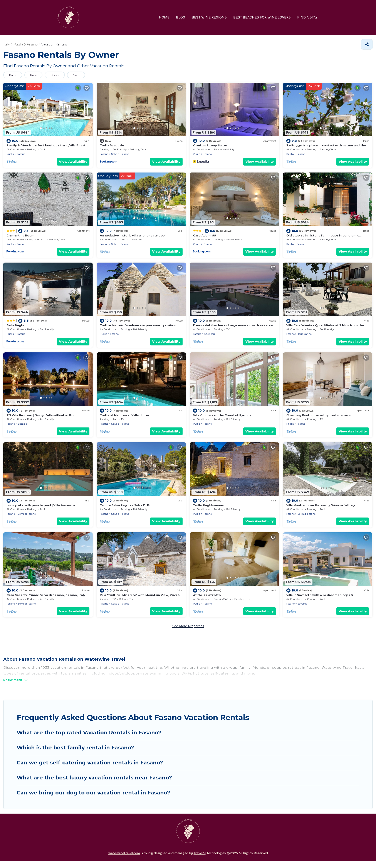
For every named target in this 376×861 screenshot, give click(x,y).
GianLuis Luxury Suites (210, 145)
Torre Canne (305, 333)
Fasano (21, 154)
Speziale (22, 423)
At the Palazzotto (207, 595)
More (76, 75)
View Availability (73, 161)
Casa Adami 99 (204, 235)
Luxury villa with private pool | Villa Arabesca (41, 505)
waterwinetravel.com (124, 853)
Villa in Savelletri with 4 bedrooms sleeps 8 (319, 595)
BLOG (180, 17)
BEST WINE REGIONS (209, 17)
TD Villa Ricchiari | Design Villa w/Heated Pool (41, 415)
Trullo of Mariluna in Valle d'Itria (124, 415)
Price (33, 75)
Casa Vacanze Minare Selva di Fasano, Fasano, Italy (46, 595)
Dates (12, 75)
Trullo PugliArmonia (208, 505)
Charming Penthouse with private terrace (318, 415)
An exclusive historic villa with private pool (133, 235)
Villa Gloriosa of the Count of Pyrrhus (222, 415)
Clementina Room (20, 235)
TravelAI (200, 853)
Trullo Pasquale (112, 145)
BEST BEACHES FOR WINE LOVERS (262, 17)
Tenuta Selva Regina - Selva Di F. (125, 505)
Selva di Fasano (120, 154)
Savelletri (209, 333)
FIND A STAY (307, 17)
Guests (54, 75)
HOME (164, 17)
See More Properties (188, 626)
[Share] (367, 44)
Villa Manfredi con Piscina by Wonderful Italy (320, 505)
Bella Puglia (16, 325)
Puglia (10, 154)
